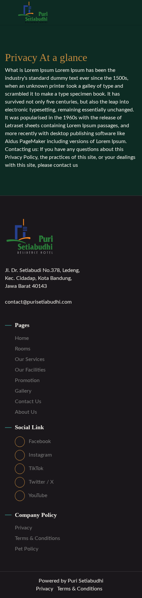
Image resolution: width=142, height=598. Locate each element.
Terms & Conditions (37, 538)
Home (22, 338)
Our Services (30, 359)
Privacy (23, 527)
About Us (26, 412)
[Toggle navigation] (132, 9)
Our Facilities (30, 370)
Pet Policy (26, 549)
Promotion (27, 380)
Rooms (22, 348)
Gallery (23, 391)
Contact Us (28, 401)
